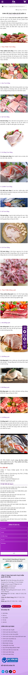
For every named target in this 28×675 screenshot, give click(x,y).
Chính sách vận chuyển (8, 629)
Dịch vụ (4, 615)
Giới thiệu (5, 613)
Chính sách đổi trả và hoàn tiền (10, 649)
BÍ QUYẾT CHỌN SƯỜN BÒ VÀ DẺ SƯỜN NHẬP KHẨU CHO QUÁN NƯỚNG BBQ (12, 508)
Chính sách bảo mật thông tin (10, 632)
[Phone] (24, 342)
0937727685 (17, 606)
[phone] (14, 535)
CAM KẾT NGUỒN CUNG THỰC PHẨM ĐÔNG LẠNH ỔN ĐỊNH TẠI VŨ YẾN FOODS (13, 491)
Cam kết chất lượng (7, 641)
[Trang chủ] (14, 1)
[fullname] (14, 528)
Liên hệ (4, 622)
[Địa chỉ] (24, 327)
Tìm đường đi (6, 606)
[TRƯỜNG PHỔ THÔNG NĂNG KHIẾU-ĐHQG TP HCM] (8, 566)
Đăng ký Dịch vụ (14, 524)
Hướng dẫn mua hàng (8, 645)
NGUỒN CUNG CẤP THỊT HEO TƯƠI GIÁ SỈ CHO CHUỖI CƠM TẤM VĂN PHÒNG (12, 495)
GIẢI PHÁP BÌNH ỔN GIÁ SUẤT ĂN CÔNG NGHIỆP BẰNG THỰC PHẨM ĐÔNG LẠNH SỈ (13, 501)
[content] (14, 546)
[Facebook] (24, 331)
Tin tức (4, 620)
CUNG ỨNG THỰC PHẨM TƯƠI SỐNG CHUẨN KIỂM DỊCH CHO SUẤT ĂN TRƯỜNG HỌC (13, 488)
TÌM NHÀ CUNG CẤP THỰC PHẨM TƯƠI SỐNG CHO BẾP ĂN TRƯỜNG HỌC (13, 505)
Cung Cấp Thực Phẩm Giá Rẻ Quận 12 (14, 13)
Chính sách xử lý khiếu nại (9, 638)
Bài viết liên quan (7, 484)
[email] (14, 532)
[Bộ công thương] (9, 660)
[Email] (24, 339)
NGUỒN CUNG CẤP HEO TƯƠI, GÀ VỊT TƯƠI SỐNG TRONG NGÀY (13, 519)
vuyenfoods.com (10, 481)
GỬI (14, 553)
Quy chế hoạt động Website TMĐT (11, 647)
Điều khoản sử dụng (7, 643)
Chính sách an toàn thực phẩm (10, 634)
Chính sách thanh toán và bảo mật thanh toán (14, 636)
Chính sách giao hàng (8, 654)
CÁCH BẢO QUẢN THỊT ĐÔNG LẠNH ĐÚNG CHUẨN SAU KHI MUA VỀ (13, 516)
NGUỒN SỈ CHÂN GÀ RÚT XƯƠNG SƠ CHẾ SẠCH (14, 498)
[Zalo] (24, 335)
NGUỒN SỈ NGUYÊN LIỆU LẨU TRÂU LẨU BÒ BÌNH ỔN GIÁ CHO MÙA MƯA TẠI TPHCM (13, 512)
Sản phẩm (5, 617)
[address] (14, 539)
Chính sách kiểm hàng (8, 652)
